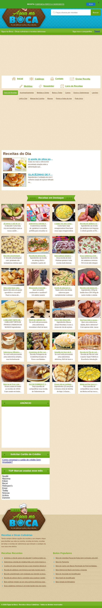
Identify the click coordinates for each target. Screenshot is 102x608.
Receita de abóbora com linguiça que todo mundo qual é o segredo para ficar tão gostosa (89, 224)
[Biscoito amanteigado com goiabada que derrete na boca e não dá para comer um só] (12, 244)
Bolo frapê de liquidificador (65, 578)
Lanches (95, 93)
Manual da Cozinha (37, 98)
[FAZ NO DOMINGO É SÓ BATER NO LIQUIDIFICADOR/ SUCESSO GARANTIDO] (38, 373)
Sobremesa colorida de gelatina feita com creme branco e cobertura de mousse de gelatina (38, 224)
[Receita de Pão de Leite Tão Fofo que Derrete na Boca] (89, 341)
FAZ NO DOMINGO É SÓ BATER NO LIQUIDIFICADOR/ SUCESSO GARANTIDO (38, 384)
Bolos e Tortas (57, 93)
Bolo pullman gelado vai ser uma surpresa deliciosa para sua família (63, 256)
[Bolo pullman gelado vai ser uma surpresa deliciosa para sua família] (63, 244)
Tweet (97, 31)
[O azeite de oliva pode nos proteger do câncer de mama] (14, 164)
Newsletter (48, 86)
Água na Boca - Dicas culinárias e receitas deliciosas (23, 14)
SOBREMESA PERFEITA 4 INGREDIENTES (49, 4)
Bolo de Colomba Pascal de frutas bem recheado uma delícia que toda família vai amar (78, 558)
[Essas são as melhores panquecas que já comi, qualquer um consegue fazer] (63, 373)
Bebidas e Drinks (43, 93)
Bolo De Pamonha (62, 562)
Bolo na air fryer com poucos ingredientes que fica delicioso (12, 384)
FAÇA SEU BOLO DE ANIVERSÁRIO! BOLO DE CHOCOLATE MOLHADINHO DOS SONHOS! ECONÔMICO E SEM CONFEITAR (63, 320)
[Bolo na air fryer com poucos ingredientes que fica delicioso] (12, 373)
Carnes (68, 93)
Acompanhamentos (27, 93)
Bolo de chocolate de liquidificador (68, 574)
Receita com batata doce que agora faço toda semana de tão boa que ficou (89, 288)
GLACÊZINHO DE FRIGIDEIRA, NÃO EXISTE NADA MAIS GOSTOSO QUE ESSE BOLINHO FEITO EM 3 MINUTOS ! (41, 174)
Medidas (28, 86)
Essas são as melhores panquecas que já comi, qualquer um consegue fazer (63, 384)
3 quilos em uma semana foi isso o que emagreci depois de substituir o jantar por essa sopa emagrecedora (63, 224)
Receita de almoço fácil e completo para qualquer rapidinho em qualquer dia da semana (38, 256)
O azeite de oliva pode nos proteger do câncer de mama (41, 159)
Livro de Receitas (74, 86)
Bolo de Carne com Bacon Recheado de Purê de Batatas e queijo (78, 566)
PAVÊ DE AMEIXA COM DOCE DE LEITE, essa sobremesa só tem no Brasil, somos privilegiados (38, 320)
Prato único (79, 98)
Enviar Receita (83, 79)
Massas (50, 98)
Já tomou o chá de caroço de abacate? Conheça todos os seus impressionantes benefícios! (12, 224)
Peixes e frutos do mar (64, 98)
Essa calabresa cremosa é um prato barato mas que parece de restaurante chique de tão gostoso (89, 256)
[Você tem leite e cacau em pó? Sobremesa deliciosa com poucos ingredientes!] (89, 309)
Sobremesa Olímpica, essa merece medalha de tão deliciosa (12, 352)
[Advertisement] (51, 56)
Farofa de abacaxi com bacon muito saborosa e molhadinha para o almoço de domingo (63, 288)
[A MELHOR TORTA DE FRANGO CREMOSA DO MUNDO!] (12, 309)
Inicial (20, 79)
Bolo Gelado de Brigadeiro (65, 582)
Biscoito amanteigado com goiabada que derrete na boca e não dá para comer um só (12, 256)
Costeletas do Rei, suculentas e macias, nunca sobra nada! (38, 352)
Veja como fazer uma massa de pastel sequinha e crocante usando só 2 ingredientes (12, 288)
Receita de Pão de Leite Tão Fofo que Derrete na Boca (89, 352)
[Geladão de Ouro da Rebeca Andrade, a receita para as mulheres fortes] (63, 341)
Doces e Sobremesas (81, 93)
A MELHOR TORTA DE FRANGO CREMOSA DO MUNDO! (12, 320)
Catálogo (39, 79)
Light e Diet (23, 98)
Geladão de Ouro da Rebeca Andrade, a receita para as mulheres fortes (63, 352)
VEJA (91, 4)
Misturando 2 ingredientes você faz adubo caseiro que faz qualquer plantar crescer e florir (38, 288)
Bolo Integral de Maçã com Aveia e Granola (71, 570)
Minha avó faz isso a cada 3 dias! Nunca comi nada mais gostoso (89, 384)
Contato (59, 79)
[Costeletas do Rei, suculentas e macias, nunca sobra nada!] (38, 341)
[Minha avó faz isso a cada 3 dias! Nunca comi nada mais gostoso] (89, 373)
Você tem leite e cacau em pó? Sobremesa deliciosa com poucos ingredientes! (89, 320)
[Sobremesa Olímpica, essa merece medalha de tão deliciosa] (12, 341)
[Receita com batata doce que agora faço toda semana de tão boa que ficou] (89, 277)
